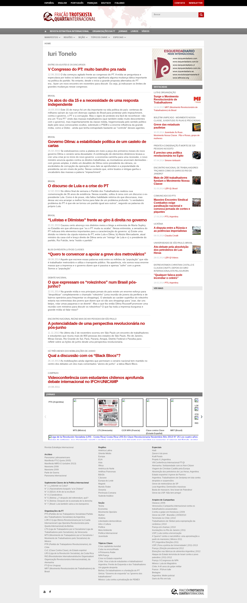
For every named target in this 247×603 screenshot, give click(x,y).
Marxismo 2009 (52, 469)
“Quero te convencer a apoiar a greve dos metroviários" (97, 254)
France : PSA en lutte (161, 569)
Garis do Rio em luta (161, 578)
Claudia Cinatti (171, 235)
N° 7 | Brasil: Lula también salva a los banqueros (67, 504)
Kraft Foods (157, 456)
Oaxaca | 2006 (158, 503)
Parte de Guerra (52, 472)
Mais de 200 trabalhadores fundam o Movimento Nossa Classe (172, 180)
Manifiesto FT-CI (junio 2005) (58, 460)
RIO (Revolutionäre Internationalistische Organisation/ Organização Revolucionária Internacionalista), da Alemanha (69, 559)
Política (101, 527)
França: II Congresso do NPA (165, 560)
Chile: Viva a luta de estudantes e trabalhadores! (120, 561)
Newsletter (195, 3)
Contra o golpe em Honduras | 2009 (168, 512)
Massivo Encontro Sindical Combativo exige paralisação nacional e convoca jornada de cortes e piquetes (172, 205)
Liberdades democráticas (109, 521)
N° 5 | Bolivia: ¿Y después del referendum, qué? (66, 498)
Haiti (154, 450)
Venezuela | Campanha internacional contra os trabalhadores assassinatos (173, 507)
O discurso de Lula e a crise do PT (78, 186)
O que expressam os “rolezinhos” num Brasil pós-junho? (92, 284)
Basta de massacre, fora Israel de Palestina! (172, 490)
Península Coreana (107, 493)
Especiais (118, 37)
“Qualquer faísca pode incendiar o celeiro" (168, 276)
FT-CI (123, 17)
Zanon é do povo (160, 453)
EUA (100, 459)
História (101, 518)
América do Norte (106, 468)
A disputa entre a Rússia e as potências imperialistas (170, 229)
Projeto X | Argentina (161, 459)
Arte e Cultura (104, 524)
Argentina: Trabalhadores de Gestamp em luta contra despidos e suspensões (176, 479)
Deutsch (106, 3)
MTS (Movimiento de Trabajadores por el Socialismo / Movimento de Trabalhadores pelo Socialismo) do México (69, 538)
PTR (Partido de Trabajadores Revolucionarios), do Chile (68, 546)
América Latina (105, 450)
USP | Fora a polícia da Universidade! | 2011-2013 (175, 545)
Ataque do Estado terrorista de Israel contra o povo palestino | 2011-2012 (175, 556)
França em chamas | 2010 (164, 527)
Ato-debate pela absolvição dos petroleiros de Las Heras (171, 249)
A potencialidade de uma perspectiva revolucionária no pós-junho (96, 325)
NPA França (103, 555)
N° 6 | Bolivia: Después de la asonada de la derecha (68, 501)
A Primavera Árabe (106, 552)
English (62, 3)
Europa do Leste (105, 481)
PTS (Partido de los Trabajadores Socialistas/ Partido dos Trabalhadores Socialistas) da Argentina (69, 515)
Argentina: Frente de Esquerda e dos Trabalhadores (122, 564)
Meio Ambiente (105, 530)
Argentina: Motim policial (163, 575)
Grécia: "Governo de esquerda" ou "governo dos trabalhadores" (120, 575)
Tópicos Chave (99, 37)
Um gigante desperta (107, 567)
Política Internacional (107, 533)
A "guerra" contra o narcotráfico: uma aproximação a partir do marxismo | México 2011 (175, 537)
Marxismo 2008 (52, 466)
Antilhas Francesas (107, 471)
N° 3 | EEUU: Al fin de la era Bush (60, 492)
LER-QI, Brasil (171, 188)
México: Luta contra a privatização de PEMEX (119, 579)
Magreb (101, 484)
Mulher (101, 515)
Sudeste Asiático (105, 496)
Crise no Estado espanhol (110, 558)
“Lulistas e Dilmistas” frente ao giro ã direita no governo (97, 220)
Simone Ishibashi (172, 160)
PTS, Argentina (171, 216)
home (45, 31)
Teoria (101, 506)
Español (49, 3)
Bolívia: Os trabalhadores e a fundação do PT (119, 570)
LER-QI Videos (171, 258)
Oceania (102, 490)
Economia (103, 509)
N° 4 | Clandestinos (53, 495)
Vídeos (145, 31)
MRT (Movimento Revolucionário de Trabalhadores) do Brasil (70, 570)
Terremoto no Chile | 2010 (164, 518)
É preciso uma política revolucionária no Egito (168, 154)
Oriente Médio (104, 453)
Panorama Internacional (56, 475)
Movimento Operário (107, 512)
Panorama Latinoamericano (57, 457)
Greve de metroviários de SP (165, 484)
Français (92, 3)
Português (77, 3)
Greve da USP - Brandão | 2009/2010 (169, 515)
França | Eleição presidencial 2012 (168, 548)
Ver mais (158, 288)
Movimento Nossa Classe (165, 135)
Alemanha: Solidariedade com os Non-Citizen (173, 465)
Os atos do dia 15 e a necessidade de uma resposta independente (93, 102)
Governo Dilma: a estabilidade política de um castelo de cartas (97, 143)
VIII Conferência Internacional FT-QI (168, 462)
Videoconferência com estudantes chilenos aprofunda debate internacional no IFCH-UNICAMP (95, 379)
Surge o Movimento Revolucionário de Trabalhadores (166, 99)
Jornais (123, 31)
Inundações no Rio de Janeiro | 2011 (169, 530)
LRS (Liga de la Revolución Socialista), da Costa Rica (69, 553)
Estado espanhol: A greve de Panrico (169, 474)
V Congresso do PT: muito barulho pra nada (87, 69)
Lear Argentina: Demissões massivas (169, 487)
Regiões (68, 37)
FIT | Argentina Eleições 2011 (165, 542)
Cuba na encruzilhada (108, 549)
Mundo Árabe (104, 487)
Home (48, 43)
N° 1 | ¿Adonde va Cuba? (56, 486)
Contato (180, 3)
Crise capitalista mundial (109, 546)
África (101, 465)
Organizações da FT (103, 31)
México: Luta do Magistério (164, 563)
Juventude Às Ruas (173, 132)
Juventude (103, 536)
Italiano (120, 3)
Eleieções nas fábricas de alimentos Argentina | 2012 (176, 551)
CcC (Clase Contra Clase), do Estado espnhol (66, 550)
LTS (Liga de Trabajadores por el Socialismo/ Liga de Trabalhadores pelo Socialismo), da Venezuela (69, 530)
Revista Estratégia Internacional (69, 31)
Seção (81, 37)
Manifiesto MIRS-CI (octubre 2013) (60, 463)
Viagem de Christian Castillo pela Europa (171, 468)
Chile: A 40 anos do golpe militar (166, 566)
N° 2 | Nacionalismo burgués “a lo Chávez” (64, 489)
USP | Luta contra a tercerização (166, 533)
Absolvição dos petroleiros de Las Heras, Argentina (175, 471)
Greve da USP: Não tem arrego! (166, 493)
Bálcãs (101, 474)
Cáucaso (102, 478)
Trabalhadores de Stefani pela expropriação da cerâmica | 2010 (173, 522)
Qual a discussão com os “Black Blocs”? (84, 355)
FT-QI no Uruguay (53, 565)
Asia (100, 462)
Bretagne (156, 572)
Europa (101, 456)
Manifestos (51, 37)
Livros (134, 31)
